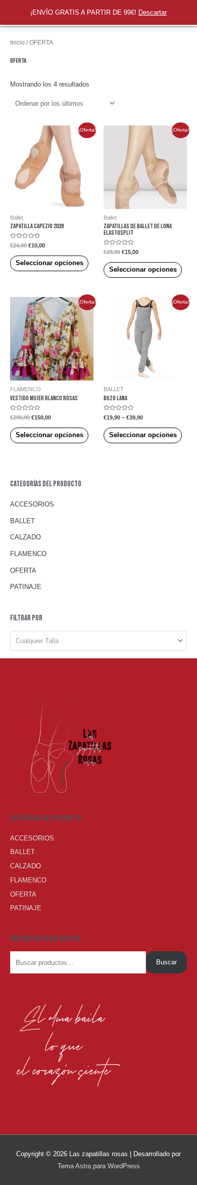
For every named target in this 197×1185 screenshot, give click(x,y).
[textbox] (94, 641)
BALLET (22, 521)
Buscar (166, 962)
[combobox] (98, 641)
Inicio (17, 42)
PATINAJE (25, 586)
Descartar (152, 12)
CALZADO (25, 537)
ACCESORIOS (32, 504)
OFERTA (23, 570)
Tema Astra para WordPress (99, 1166)
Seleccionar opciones (49, 263)
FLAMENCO (28, 554)
